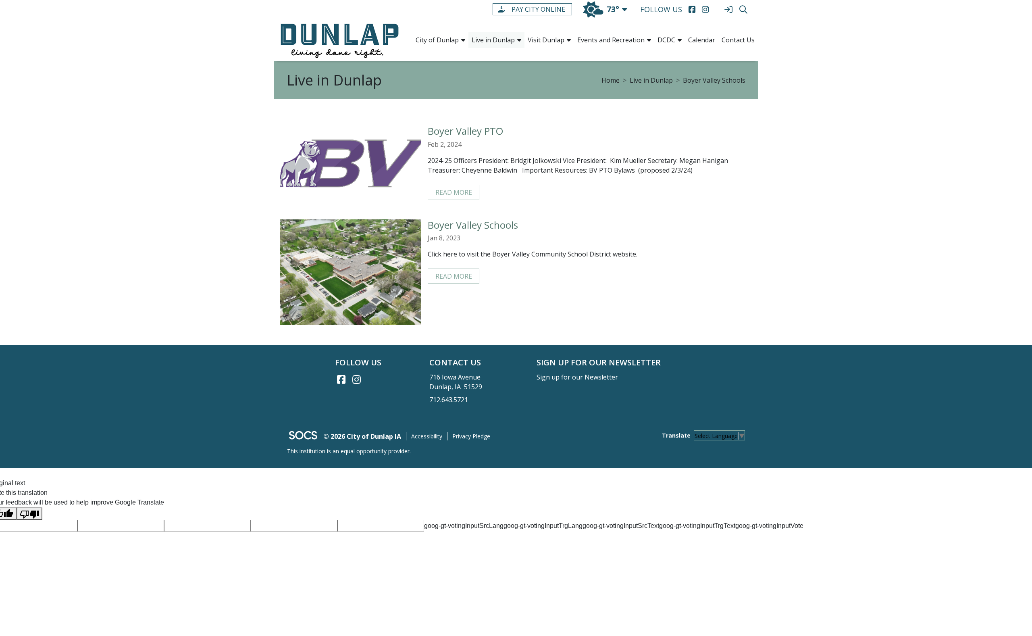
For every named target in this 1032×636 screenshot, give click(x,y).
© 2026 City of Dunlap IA (362, 436)
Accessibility (426, 436)
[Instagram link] (356, 379)
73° (613, 9)
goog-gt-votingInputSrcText (621, 525)
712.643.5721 (448, 399)
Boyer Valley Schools (714, 80)
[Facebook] (692, 9)
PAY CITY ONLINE (538, 9)
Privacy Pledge (471, 436)
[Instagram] (705, 9)
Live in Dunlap (651, 80)
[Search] (743, 9)
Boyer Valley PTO (465, 131)
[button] (463, 40)
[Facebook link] (341, 379)
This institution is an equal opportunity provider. (349, 451)
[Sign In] (728, 9)
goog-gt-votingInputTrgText (697, 525)
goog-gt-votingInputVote (769, 525)
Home (610, 80)
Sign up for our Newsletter (577, 377)
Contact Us (738, 39)
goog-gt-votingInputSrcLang (464, 525)
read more (453, 192)
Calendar (701, 39)
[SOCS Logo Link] (302, 436)
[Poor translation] (29, 513)
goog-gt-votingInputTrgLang (543, 525)
